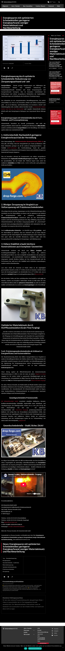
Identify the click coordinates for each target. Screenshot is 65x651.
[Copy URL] (12, 68)
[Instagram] (52, 631)
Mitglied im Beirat (40, 374)
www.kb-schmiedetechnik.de (16, 526)
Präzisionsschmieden (8, 569)
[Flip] (8, 68)
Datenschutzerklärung (35, 648)
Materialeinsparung (8, 565)
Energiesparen (6, 560)
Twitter (55, 633)
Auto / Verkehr (52, 68)
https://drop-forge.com (10, 522)
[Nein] (63, 647)
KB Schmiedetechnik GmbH (9, 401)
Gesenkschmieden (8, 562)
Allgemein (51, 102)
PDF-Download (12, 148)
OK (25, 648)
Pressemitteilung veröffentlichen (13, 581)
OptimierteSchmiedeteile (10, 567)
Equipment (22, 420)
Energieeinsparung (11, 558)
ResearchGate (39, 274)
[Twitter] (52, 633)
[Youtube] (52, 635)
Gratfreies (16, 562)
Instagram (56, 630)
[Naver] (4, 68)
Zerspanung (6, 571)
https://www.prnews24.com (8, 583)
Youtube (56, 635)
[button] (59, 2)
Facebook (56, 628)
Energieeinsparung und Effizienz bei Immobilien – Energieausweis (55, 100)
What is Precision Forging (38, 380)
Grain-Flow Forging (21, 410)
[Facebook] (52, 629)
